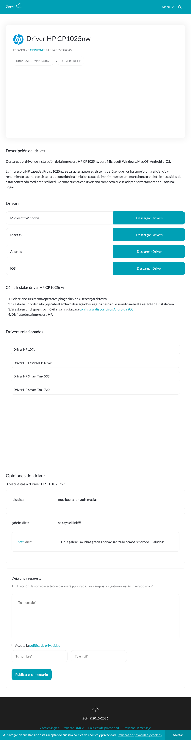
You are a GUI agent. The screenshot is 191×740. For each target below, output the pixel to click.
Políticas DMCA (73, 728)
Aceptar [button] (178, 734)
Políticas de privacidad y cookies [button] (140, 735)
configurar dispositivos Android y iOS (106, 309)
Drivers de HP (71, 61)
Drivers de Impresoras (33, 61)
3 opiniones (37, 50)
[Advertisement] (95, 97)
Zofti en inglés (49, 728)
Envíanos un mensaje (137, 728)
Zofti (10, 6)
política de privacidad (44, 645)
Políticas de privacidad (103, 728)
